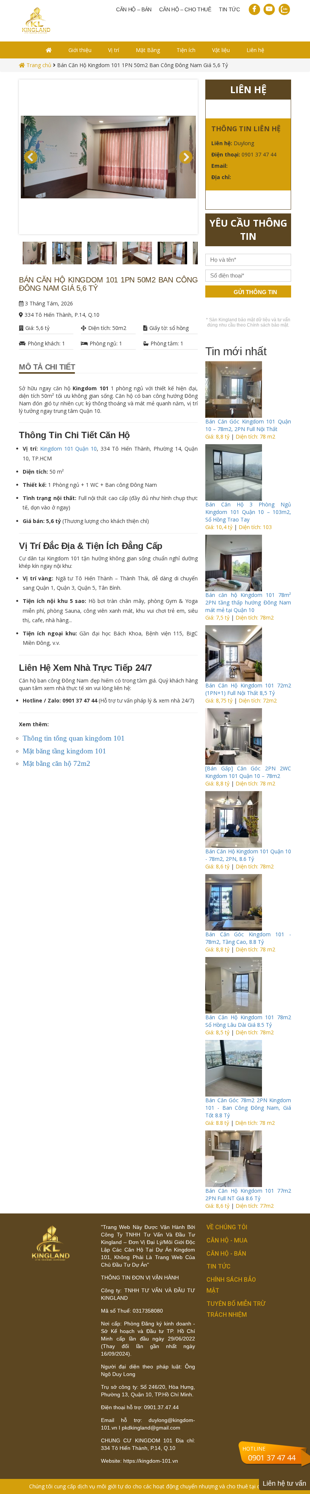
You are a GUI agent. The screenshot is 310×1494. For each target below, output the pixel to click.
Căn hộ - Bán (226, 1253)
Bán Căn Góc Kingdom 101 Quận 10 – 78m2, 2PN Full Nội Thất (248, 425)
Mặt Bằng (148, 50)
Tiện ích (186, 50)
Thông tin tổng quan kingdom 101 (74, 738)
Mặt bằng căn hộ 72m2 (56, 763)
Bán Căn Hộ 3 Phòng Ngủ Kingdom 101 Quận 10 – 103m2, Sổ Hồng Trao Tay (248, 512)
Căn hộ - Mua (227, 1240)
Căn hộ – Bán (134, 9)
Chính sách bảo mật (267, 325)
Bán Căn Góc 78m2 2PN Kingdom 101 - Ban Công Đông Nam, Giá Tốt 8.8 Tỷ (248, 1108)
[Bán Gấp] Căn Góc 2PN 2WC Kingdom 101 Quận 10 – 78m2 (248, 772)
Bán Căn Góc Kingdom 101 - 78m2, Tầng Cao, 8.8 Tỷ (248, 938)
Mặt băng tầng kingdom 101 (64, 751)
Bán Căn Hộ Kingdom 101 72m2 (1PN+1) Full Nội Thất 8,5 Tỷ (248, 689)
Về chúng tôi (226, 1227)
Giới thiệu (79, 50)
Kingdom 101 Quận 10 (68, 448)
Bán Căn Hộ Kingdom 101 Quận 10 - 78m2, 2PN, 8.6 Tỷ (248, 855)
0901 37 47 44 (271, 1458)
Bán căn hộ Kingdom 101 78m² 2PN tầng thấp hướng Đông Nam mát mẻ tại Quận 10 (248, 602)
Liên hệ (255, 50)
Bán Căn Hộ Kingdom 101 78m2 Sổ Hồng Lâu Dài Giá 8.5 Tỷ (248, 1021)
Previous (13, 255)
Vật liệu (221, 50)
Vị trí (113, 50)
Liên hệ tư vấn (284, 1483)
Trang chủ (38, 65)
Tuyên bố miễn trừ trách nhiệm (235, 1309)
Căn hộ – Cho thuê (185, 9)
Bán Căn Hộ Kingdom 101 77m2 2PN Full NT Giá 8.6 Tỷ (248, 1194)
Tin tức (229, 9)
